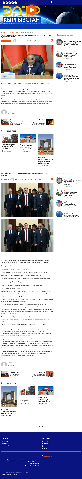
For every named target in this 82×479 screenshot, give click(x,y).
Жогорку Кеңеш (13, 32)
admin (19, 41)
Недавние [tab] (60, 35)
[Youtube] (7, 2)
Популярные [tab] (68, 35)
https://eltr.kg (11, 113)
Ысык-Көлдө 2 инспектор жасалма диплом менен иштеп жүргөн (71, 77)
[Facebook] (9, 2)
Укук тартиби (67, 73)
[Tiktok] (15, 2)
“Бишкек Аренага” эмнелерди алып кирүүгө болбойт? (25, 147)
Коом (4, 140)
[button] (71, 27)
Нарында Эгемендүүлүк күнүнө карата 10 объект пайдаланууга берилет (72, 44)
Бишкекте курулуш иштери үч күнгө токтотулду (7, 146)
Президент (5, 179)
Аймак (41, 153)
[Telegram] (12, 2)
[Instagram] (4, 2)
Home (4, 32)
